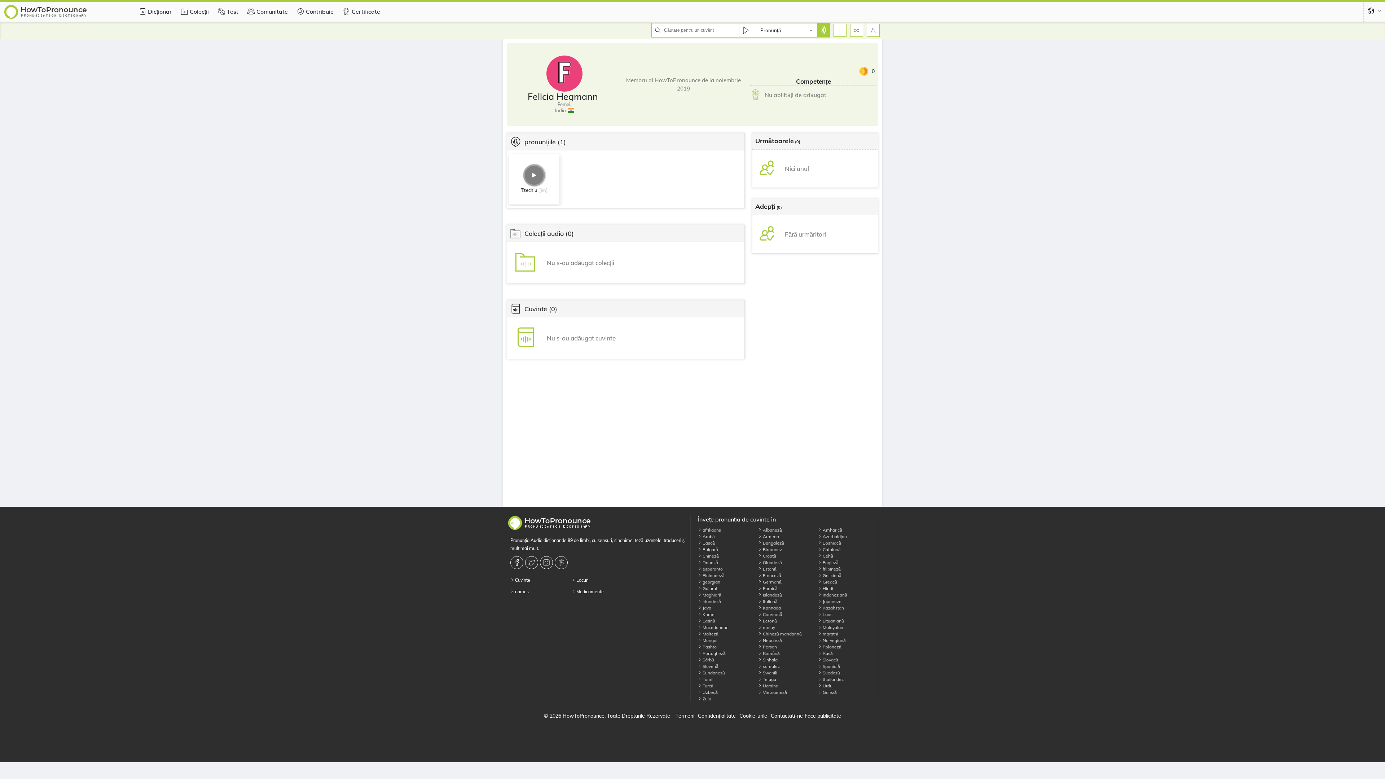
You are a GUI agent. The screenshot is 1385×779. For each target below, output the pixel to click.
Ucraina (770, 685)
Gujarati (710, 588)
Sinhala (770, 660)
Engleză (830, 562)
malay (768, 627)
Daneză (710, 562)
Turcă (707, 685)
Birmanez (772, 549)
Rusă (827, 653)
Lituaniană (833, 621)
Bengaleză (773, 543)
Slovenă (710, 666)
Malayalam (833, 627)
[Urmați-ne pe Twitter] (532, 562)
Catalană (831, 549)
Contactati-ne (787, 716)
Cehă (827, 556)
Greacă (829, 582)
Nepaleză (772, 640)
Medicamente (589, 591)
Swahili (769, 672)
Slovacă (830, 660)
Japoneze (831, 601)
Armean (770, 536)
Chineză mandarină (782, 634)
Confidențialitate (717, 716)
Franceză (771, 575)
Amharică (832, 530)
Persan (769, 647)
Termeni (685, 716)
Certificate (366, 11)
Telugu (769, 679)
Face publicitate (823, 716)
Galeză (829, 692)
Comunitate (272, 11)
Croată (769, 556)
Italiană (770, 601)
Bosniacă (831, 543)
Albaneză (772, 530)
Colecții (199, 11)
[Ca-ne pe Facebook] (517, 562)
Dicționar (160, 11)
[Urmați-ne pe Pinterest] (562, 562)
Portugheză (714, 653)
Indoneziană (834, 595)
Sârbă (708, 660)
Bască (708, 543)
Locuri (582, 580)
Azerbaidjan (834, 536)
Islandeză (772, 595)
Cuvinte (522, 580)
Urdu (827, 685)
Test (232, 11)
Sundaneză (713, 672)
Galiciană (831, 575)
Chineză (710, 556)
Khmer (709, 614)
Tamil (707, 679)
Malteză (710, 634)
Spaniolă (831, 666)
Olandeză (772, 562)
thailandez (833, 679)
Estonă (769, 569)
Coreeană (772, 614)
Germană (772, 582)
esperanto (712, 569)
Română (771, 653)
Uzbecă (710, 692)
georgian (711, 582)
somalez (771, 666)
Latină (708, 621)
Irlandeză (711, 601)
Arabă (708, 536)
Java (706, 608)
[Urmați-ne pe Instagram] (547, 562)
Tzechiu (529, 190)
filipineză (831, 569)
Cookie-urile (753, 716)
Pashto (709, 647)
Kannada (771, 608)
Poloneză (831, 647)
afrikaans (711, 530)
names (521, 591)
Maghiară (711, 595)
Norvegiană (834, 640)
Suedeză (831, 672)
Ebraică (770, 588)
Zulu (706, 698)
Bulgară (710, 549)
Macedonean (715, 627)
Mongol (709, 640)
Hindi (827, 588)
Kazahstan (833, 608)
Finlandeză (713, 575)
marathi (830, 634)
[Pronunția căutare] (823, 30)
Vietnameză (774, 692)
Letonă (769, 621)
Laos (827, 614)
